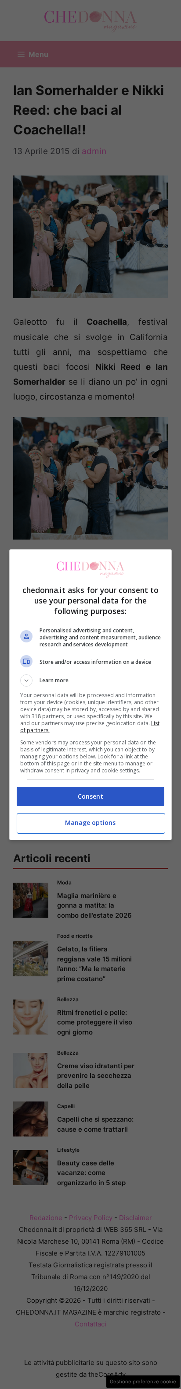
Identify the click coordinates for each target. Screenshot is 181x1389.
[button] (90, 680)
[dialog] (90, 694)
